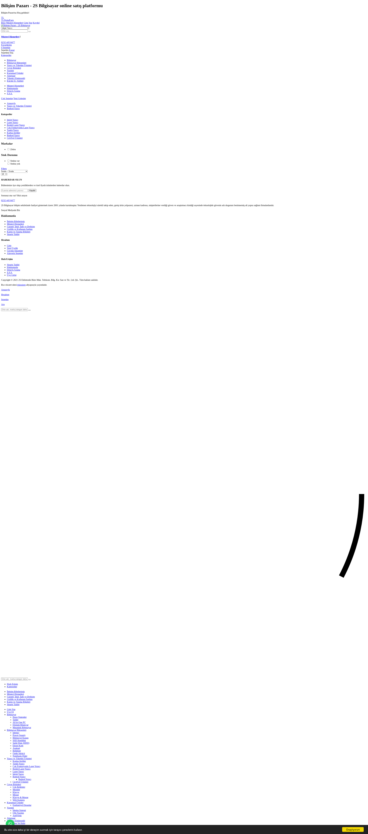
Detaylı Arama (13, 91)
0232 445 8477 (8, 42)
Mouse (16, 795)
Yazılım (10, 808)
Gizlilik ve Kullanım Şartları (19, 229)
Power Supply (19, 735)
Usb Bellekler (19, 787)
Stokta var (15, 161)
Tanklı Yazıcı (13, 130)
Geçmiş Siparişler (15, 251)
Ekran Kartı (18, 745)
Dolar (6, 20)
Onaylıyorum (353, 829)
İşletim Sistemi (19, 810)
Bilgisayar (11, 714)
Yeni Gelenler (19, 98)
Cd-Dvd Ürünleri (15, 138)
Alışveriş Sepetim (15, 253)
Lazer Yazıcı (12, 122)
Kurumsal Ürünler (15, 802)
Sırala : (4, 171)
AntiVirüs (17, 815)
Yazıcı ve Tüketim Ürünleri (19, 106)
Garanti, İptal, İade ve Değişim (21, 226)
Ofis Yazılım (18, 813)
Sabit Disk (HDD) (21, 743)
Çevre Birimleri (14, 784)
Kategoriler (12, 686)
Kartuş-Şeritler (13, 133)
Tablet (15, 720)
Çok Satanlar (7, 98)
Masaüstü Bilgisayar (22, 727)
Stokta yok (15, 164)
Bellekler (17, 751)
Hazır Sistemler (20, 717)
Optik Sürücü (19, 753)
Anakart (16, 748)
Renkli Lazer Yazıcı (16, 125)
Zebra (13, 149)
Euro (11, 20)
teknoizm (21, 285)
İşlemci (16, 732)
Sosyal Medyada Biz (10, 210)
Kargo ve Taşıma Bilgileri (18, 232)
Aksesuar (11, 818)
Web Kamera (19, 800)
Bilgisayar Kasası (20, 738)
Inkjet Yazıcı (12, 120)
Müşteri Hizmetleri (14, 23)
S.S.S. (10, 93)
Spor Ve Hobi (19, 823)
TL (2, 20)
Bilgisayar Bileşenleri (16, 730)
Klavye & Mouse (20, 797)
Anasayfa (11, 103)
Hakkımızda (12, 88)
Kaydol (36, 23)
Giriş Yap (28, 23)
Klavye (16, 792)
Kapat (12, 50)
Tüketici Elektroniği (16, 820)
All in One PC (19, 722)
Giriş (9, 245)
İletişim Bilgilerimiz (16, 221)
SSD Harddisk (19, 740)
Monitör (16, 789)
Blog (3, 23)
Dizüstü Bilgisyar (20, 725)
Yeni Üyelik (12, 248)
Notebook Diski (20, 756)
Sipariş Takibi (13, 234)
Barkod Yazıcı (13, 108)
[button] (6, 55)
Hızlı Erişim (12, 684)
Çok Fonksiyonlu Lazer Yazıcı (20, 127)
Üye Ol (10, 712)
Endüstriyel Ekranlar (22, 805)
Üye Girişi (11, 275)
